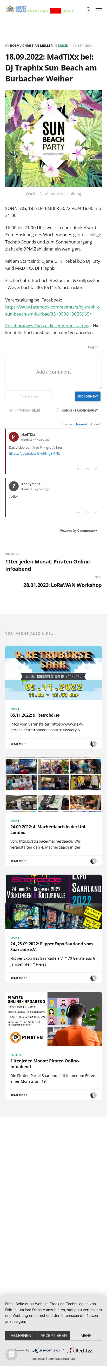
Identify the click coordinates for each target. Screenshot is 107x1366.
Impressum (38, 1358)
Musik (63, 45)
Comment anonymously (80, 410)
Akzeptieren (54, 1335)
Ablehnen (21, 1335)
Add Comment (87, 396)
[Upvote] (87, 469)
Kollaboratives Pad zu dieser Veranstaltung (47, 326)
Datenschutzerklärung (61, 1358)
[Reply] (78, 468)
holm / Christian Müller (31, 45)
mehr (86, 1335)
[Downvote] (95, 469)
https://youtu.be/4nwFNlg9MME (34, 453)
